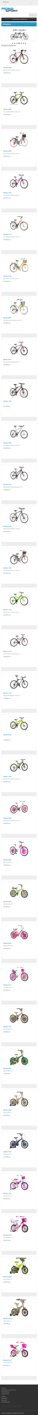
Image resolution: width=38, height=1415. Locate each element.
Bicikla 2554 (7, 901)
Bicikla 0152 (7, 1360)
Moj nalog (4, 1400)
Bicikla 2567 (7, 1068)
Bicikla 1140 (7, 693)
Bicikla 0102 (7, 735)
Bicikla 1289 (7, 67)
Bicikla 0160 (7, 1110)
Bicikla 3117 (7, 234)
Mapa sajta (4, 1398)
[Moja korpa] (32, 2)
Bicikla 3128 (7, 276)
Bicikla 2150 (7, 651)
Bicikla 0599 (7, 1277)
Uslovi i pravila (5, 1393)
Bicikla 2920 (7, 151)
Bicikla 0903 (7, 318)
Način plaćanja (5, 1392)
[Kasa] (35, 2)
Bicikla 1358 (7, 776)
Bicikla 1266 (7, 401)
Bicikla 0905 (7, 860)
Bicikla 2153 (7, 1026)
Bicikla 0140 (7, 1235)
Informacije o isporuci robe (8, 1390)
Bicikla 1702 (7, 568)
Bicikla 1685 (7, 109)
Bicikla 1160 (7, 1193)
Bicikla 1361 (7, 484)
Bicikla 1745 (7, 610)
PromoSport (21, 1413)
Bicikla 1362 (7, 443)
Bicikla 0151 (7, 985)
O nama (3, 1388)
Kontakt (3, 1396)
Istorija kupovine (5, 1402)
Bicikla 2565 (7, 943)
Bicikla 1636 (7, 526)
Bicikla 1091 (7, 1152)
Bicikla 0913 (7, 359)
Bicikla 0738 (7, 1318)
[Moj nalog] (30, 2)
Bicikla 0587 (7, 818)
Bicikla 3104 (7, 193)
